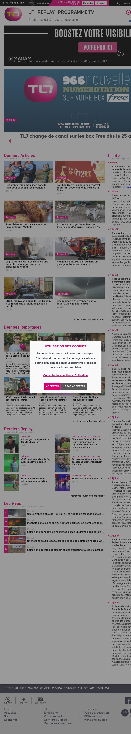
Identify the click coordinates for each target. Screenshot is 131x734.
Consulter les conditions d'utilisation (65, 375)
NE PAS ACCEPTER (74, 386)
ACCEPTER (52, 386)
